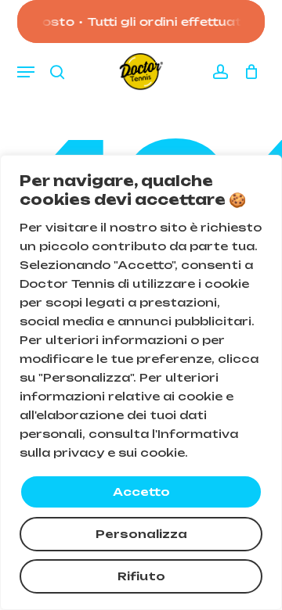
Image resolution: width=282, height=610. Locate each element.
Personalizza (141, 533)
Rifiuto (141, 576)
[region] (141, 382)
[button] (25, 72)
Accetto (141, 491)
